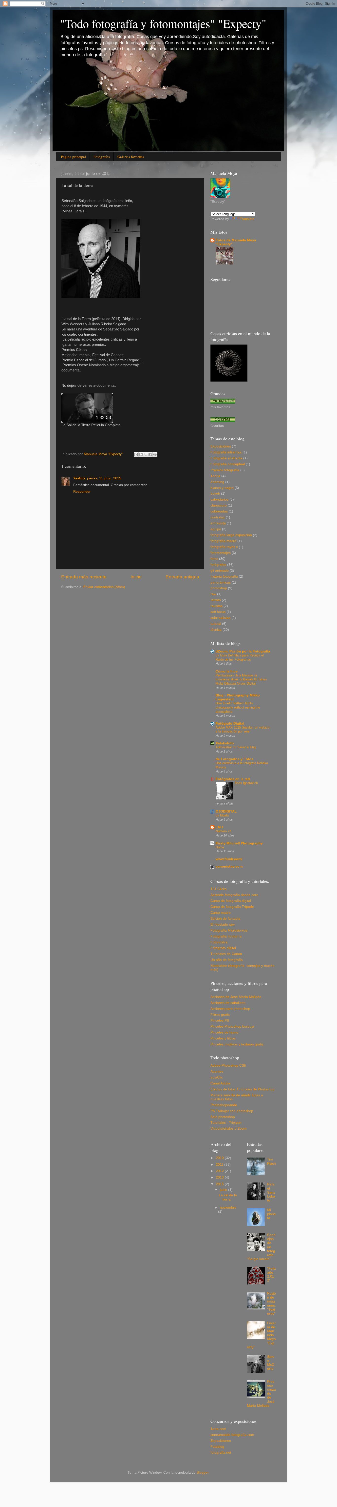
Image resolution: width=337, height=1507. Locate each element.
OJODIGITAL (226, 811)
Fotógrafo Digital (230, 723)
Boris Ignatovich (246, 783)
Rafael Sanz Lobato (271, 1192)
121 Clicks (218, 889)
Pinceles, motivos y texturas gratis (236, 1044)
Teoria (215, 476)
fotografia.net (220, 1452)
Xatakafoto (225, 743)
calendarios (219, 499)
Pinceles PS (219, 1020)
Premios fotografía (224, 470)
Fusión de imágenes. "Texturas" (271, 1303)
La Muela (222, 815)
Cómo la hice (227, 671)
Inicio (136, 576)
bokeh (215, 493)
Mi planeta (271, 1214)
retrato (215, 600)
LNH (219, 827)
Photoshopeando (223, 1105)
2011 (220, 1164)
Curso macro (220, 913)
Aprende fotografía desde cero (234, 895)
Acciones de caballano (227, 1003)
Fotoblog (217, 1446)
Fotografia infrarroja (226, 452)
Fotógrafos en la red (233, 779)
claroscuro (218, 505)
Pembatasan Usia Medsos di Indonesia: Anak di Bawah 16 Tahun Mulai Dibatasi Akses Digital (241, 679)
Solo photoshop (222, 1117)
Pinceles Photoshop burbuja (232, 1026)
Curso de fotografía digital (230, 901)
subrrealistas (220, 618)
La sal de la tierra (228, 1197)
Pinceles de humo (224, 1032)
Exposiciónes (220, 446)
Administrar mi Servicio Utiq (236, 747)
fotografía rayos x (224, 547)
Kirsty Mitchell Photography (239, 843)
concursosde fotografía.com (232, 1435)
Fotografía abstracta (226, 458)
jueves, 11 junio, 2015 (104, 478)
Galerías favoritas (130, 156)
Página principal (73, 156)
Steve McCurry (270, 1363)
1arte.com (218, 1429)
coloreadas (219, 511)
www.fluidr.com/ (229, 859)
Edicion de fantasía (225, 918)
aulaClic (216, 1077)
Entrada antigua (182, 576)
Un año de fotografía (226, 960)
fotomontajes (220, 553)
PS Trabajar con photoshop (231, 1111)
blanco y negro (222, 488)
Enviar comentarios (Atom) (104, 587)
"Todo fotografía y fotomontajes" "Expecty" (163, 23)
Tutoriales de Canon (226, 954)
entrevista (218, 523)
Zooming (217, 482)
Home (220, 847)
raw (213, 594)
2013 (220, 1177)
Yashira (79, 478)
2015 (220, 1184)
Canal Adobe (220, 1083)
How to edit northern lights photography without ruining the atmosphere (238, 707)
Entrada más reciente (84, 576)
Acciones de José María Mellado (235, 997)
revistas (216, 606)
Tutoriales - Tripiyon (225, 1122)
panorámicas (220, 582)
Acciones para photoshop (230, 1009)
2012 (220, 1171)
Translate (247, 219)
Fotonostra (218, 942)
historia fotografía (224, 576)
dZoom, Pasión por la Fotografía (243, 651)
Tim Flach (271, 1161)
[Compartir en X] (145, 454)
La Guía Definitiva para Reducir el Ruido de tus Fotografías (240, 657)
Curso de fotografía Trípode (232, 907)
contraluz (217, 517)
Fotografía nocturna (226, 936)
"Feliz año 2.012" (271, 1275)
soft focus (217, 612)
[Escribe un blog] (140, 454)
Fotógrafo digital (223, 948)
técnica (216, 629)
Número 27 (223, 831)
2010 (220, 1158)
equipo (215, 529)
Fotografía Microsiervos (228, 930)
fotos (214, 559)
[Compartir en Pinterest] (154, 454)
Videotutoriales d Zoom (228, 1128)
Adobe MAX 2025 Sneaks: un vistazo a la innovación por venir (242, 729)
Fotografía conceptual (227, 464)
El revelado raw (222, 924)
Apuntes (216, 1071)
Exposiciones (220, 1441)
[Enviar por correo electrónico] (136, 454)
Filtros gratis (220, 1015)
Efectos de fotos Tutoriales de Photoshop (242, 1089)
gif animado (219, 570)
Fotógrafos (102, 156)
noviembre (228, 1207)
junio (224, 1190)
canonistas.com (229, 866)
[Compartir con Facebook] (150, 454)
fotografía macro (223, 541)
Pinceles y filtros (223, 1038)
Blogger (202, 1472)
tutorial (215, 624)
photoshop (218, 588)
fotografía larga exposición (231, 535)
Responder (82, 491)
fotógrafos (218, 565)
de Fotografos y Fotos (234, 759)
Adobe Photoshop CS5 (228, 1065)
